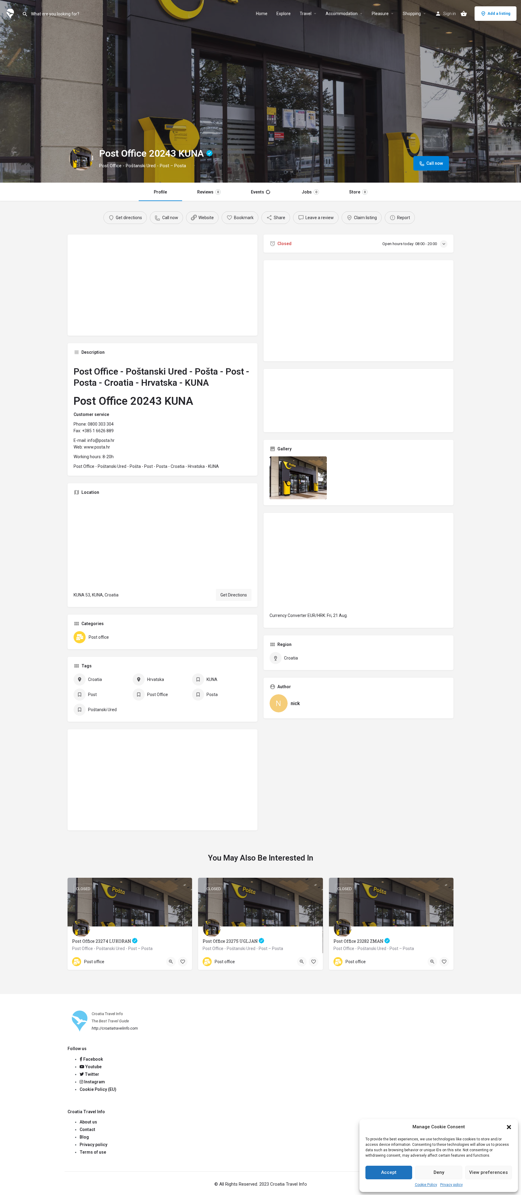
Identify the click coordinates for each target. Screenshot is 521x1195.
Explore (283, 13)
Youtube (93, 1066)
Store (357, 192)
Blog (84, 1137)
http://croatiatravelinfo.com (115, 1028)
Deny (439, 1172)
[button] (509, 1127)
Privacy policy (451, 1185)
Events (257, 192)
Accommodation (342, 13)
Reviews (208, 192)
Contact (87, 1129)
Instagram (94, 1081)
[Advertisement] (162, 287)
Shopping (412, 13)
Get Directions (233, 595)
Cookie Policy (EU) (98, 1089)
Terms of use (93, 1152)
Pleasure (380, 13)
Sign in (449, 13)
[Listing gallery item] (298, 478)
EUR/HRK (316, 615)
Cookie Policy (426, 1185)
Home (261, 13)
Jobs (309, 192)
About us (88, 1122)
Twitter (91, 1074)
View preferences (488, 1172)
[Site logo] (11, 13)
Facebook (92, 1059)
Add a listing (499, 13)
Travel (305, 13)
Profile (160, 192)
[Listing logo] (81, 158)
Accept (388, 1172)
